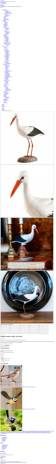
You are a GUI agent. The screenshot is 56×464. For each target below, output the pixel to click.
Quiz (2, 449)
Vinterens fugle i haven (5, 444)
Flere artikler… (4, 448)
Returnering (3, 439)
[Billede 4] (3, 334)
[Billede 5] (4, 334)
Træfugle (3, 109)
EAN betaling (4, 438)
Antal (1, 345)
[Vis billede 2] (14, 329)
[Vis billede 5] (43, 329)
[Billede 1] (0, 334)
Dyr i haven (4, 6)
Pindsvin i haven (4, 447)
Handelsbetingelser (4, 437)
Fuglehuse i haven (4, 445)
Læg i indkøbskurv (7, 345)
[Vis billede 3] (24, 329)
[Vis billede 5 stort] (6, 324)
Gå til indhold (2, 0)
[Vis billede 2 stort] (27, 191)
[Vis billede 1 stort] (27, 138)
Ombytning (3, 440)
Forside (1, 6)
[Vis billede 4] (34, 329)
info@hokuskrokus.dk (3, 453)
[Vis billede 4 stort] (27, 297)
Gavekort (19, 6)
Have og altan (8, 6)
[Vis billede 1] (5, 329)
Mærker (17, 6)
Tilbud (15, 6)
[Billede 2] (1, 334)
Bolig (10, 6)
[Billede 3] (2, 334)
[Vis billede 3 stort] (27, 244)
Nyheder (12, 6)
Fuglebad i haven (4, 446)
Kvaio (4, 463)
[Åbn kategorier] (0, 3)
